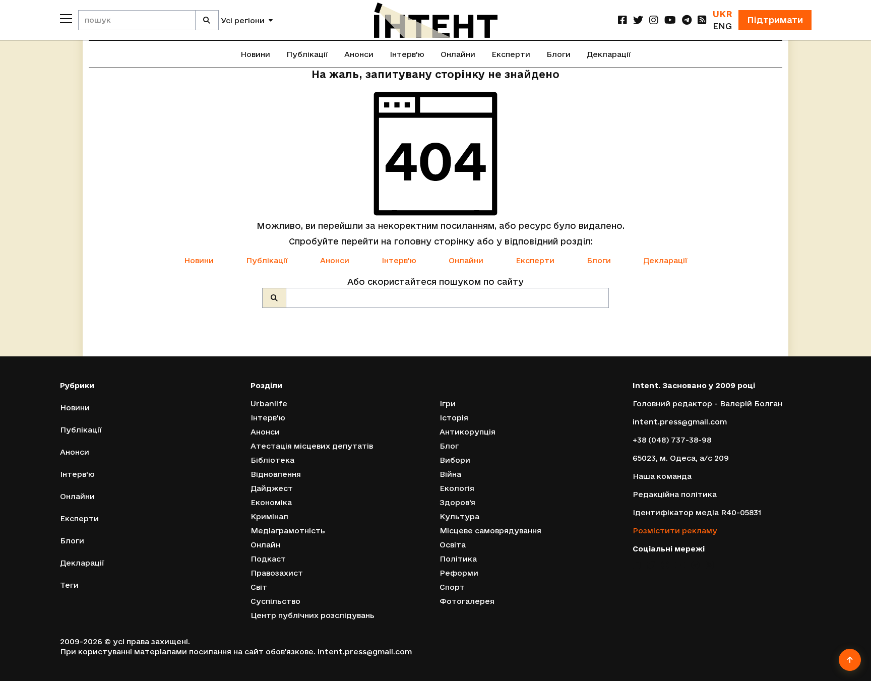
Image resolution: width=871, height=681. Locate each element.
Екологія (457, 488)
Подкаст (268, 558)
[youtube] (670, 20)
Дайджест (272, 488)
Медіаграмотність (288, 530)
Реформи (459, 573)
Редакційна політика (675, 494)
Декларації (609, 54)
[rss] (702, 20)
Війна (450, 474)
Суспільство (275, 601)
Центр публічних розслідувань (313, 615)
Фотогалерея (467, 601)
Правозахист (277, 573)
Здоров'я (457, 502)
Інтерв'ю (407, 54)
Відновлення (276, 474)
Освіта (453, 544)
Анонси (359, 54)
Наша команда (662, 476)
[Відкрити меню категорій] (66, 18)
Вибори (455, 460)
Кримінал (269, 516)
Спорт (452, 587)
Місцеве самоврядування (490, 530)
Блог (449, 446)
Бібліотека (272, 460)
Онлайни (458, 54)
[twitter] (638, 20)
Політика (458, 558)
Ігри (448, 403)
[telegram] (687, 20)
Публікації (307, 54)
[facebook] (622, 20)
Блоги (558, 54)
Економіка (271, 502)
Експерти (510, 54)
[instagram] (653, 20)
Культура (459, 516)
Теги (69, 585)
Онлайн (265, 544)
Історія (454, 417)
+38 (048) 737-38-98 (672, 440)
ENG (722, 26)
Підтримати (775, 20)
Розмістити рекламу (675, 530)
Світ (259, 587)
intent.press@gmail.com (680, 421)
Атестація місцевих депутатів (312, 446)
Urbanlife (269, 403)
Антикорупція (467, 431)
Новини (255, 54)
